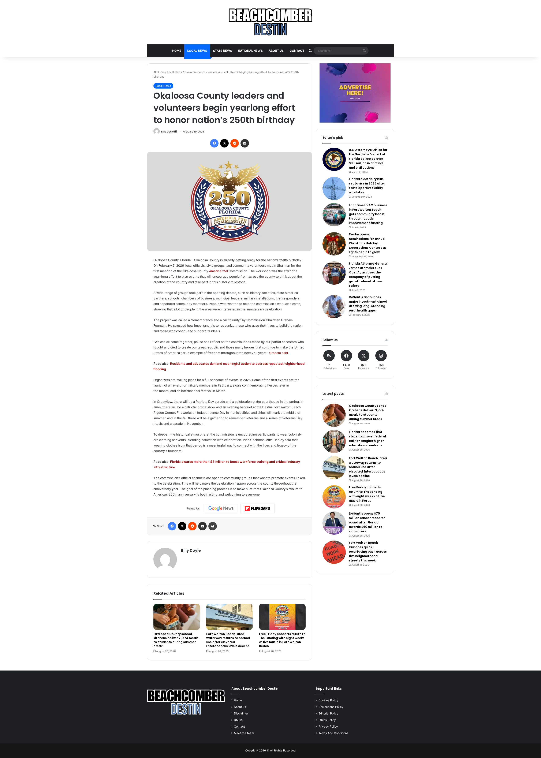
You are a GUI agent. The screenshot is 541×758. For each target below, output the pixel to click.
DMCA (238, 720)
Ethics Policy (327, 720)
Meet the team (244, 733)
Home (176, 50)
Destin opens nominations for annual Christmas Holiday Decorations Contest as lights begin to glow (368, 243)
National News (250, 50)
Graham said (278, 353)
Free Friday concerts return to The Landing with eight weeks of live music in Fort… (367, 494)
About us (276, 50)
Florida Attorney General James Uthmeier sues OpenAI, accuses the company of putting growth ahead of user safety (368, 274)
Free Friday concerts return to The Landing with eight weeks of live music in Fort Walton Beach (282, 640)
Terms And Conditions (333, 733)
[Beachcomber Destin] (270, 22)
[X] (224, 143)
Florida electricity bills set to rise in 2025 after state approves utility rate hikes (367, 185)
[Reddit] (234, 143)
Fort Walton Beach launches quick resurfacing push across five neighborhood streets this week (368, 552)
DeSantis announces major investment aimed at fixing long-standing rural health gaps (368, 304)
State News (222, 50)
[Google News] (221, 508)
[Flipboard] (257, 508)
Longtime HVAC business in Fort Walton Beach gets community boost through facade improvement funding (368, 214)
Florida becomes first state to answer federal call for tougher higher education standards (367, 438)
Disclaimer (241, 713)
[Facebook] (214, 143)
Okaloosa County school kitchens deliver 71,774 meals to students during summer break (175, 640)
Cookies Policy (328, 700)
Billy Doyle (167, 131)
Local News (197, 50)
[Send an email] (175, 131)
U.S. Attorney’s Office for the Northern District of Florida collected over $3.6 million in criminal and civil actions (368, 159)
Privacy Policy (328, 726)
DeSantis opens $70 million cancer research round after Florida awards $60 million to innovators (367, 522)
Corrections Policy (330, 707)
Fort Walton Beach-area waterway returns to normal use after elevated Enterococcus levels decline (228, 640)
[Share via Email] (244, 143)
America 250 (218, 271)
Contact (297, 50)
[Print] (212, 526)
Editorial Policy (328, 713)
